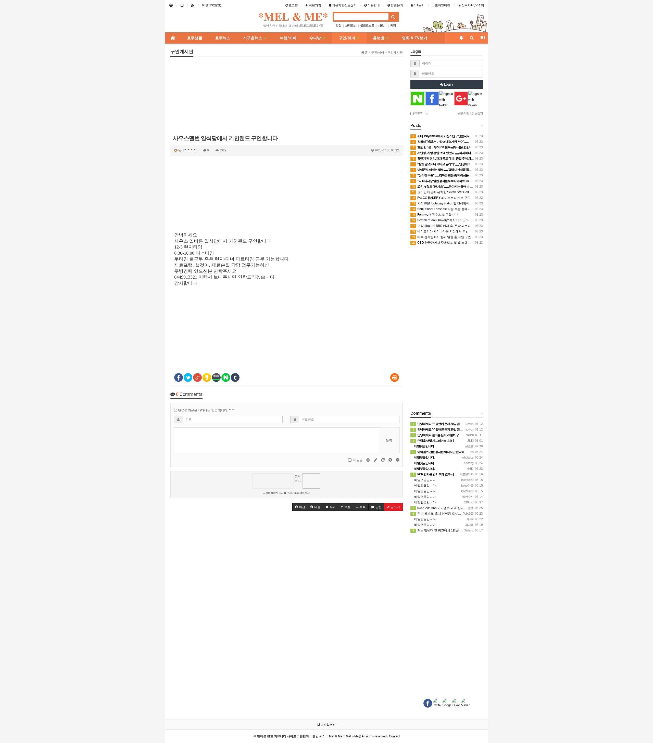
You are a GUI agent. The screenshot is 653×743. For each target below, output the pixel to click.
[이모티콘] (368, 460)
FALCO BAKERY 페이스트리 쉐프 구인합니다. (446, 198)
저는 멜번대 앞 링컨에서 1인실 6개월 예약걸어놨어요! (451, 530)
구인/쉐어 (347, 38)
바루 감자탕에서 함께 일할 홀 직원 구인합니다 (446, 237)
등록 (389, 440)
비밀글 (357, 460)
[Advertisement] (286, 96)
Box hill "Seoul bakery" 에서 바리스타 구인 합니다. (449, 220)
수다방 (315, 38)
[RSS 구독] (192, 5)
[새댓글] (376, 460)
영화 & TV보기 (414, 38)
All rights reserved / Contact (328, 736)
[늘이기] (390, 460)
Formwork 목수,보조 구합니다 (435, 214)
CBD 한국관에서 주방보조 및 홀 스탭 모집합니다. (448, 242)
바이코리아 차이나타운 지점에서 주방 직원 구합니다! (450, 231)
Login (448, 84)
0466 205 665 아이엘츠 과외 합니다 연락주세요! (447, 508)
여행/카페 (288, 38)
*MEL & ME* (293, 16)
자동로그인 (421, 113)
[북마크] (182, 5)
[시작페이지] (171, 5)
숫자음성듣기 (298, 477)
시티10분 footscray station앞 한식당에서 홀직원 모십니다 (453, 203)
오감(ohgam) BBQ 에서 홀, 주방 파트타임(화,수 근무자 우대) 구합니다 (462, 226)
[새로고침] (383, 460)
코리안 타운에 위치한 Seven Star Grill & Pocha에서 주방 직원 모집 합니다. (465, 192)
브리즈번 (350, 25)
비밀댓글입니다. (424, 480)
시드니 (382, 25)
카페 (393, 25)
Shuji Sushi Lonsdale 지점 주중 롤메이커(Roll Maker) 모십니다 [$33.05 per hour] (470, 209)
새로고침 (298, 485)
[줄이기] (397, 460)
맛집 (338, 25)
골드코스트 (367, 25)
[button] (300, 507)
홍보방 (379, 38)
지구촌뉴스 (253, 38)
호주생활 (194, 38)
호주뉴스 (222, 38)
